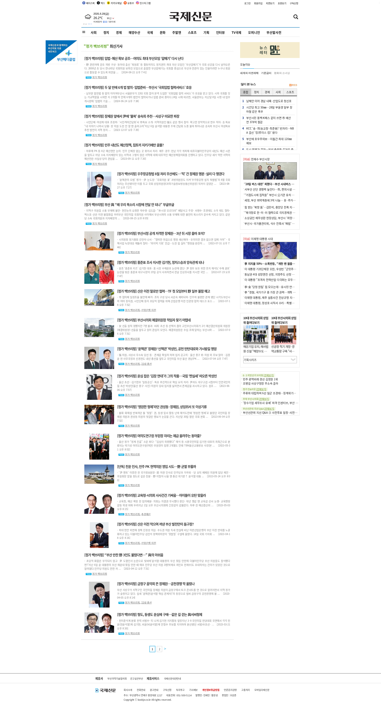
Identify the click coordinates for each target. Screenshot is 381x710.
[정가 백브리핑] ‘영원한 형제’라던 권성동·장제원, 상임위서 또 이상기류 (162, 406)
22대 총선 (146, 364)
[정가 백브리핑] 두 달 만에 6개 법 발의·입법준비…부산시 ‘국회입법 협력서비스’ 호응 (137, 87)
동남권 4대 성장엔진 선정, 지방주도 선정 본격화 (272, 274)
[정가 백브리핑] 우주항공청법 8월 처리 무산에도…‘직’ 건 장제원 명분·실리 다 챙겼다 (170, 173)
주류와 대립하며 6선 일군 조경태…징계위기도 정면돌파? (275, 393)
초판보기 (282, 3)
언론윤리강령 (230, 690)
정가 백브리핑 (99, 77)
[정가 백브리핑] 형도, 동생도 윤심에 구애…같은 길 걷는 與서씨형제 (159, 614)
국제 (150, 32)
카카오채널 (116, 3)
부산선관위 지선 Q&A (258, 408)
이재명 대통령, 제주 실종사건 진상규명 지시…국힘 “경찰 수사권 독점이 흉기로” (290, 297)
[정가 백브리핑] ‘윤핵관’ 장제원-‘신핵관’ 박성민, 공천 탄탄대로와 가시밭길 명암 (166, 348)
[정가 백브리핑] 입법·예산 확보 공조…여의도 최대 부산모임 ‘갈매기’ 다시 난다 (133, 58)
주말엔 (176, 32)
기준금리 (266, 72)
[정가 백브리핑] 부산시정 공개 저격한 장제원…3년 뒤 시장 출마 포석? (161, 233)
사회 (94, 32)
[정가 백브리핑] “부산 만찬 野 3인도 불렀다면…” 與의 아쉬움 (123, 555)
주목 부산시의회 (256, 399)
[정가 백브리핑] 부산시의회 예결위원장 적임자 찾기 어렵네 (153, 320)
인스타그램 (145, 3)
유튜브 (130, 3)
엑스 (103, 3)
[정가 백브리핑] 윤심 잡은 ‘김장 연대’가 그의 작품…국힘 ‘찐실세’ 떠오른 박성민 (167, 376)
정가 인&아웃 (254, 389)
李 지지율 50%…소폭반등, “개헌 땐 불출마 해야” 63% (276, 264)
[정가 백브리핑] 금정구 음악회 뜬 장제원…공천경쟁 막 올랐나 (155, 583)
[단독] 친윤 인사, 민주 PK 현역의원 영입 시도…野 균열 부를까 (156, 466)
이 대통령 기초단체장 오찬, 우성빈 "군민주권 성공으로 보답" (279, 269)
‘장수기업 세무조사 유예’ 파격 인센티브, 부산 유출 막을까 (276, 403)
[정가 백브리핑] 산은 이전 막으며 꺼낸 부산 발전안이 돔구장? (155, 524)
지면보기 (270, 3)
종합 (245, 92)
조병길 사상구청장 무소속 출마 (260, 383)
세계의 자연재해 (249, 72)
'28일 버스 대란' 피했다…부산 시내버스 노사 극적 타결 (276, 184)
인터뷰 (220, 32)
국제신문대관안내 (172, 678)
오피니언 (254, 32)
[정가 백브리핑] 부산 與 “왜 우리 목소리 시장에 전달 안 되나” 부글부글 (129, 204)
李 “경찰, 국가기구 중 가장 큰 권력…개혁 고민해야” (274, 292)
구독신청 (294, 3)
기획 (206, 32)
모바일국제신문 (261, 690)
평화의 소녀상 (282, 72)
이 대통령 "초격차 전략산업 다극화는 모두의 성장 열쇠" (276, 280)
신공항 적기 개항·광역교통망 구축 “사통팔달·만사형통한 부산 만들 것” (282, 353)
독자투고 (180, 690)
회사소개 (128, 690)
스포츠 (192, 32)
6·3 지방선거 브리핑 (258, 375)
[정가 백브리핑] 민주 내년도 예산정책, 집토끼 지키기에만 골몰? (124, 145)
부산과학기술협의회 (117, 678)
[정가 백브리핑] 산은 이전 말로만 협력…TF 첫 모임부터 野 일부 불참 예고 (163, 291)
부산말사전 (274, 32)
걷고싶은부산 (136, 678)
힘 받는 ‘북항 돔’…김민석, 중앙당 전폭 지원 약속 (272, 207)
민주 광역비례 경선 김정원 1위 (260, 379)
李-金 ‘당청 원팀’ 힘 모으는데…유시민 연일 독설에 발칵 (276, 287)
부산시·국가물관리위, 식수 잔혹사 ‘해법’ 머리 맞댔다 (274, 223)
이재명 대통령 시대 (258, 239)
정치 (106, 32)
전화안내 (141, 690)
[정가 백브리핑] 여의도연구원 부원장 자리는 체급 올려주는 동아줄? (159, 435)
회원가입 (258, 3)
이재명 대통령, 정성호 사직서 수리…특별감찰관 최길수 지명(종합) (282, 303)
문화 (163, 32)
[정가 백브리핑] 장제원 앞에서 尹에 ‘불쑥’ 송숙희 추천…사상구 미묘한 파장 (131, 116)
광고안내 (154, 690)
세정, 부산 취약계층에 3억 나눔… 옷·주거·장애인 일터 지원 (279, 200)
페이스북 (90, 3)
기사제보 (193, 690)
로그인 (247, 3)
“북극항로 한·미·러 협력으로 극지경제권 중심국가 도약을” (278, 212)
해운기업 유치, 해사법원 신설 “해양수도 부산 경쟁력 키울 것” (255, 350)
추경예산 (146, 514)
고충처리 (245, 690)
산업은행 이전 (148, 310)
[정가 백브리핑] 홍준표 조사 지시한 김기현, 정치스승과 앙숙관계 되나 (160, 262)
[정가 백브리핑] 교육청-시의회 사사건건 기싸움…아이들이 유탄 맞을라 (161, 495)
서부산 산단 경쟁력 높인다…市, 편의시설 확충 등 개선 (275, 189)
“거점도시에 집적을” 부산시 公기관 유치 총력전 (271, 195)
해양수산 (134, 32)
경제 (119, 32)
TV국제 (236, 32)
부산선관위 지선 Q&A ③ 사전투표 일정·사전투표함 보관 (275, 412)
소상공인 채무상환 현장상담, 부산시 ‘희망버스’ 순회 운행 (277, 218)
